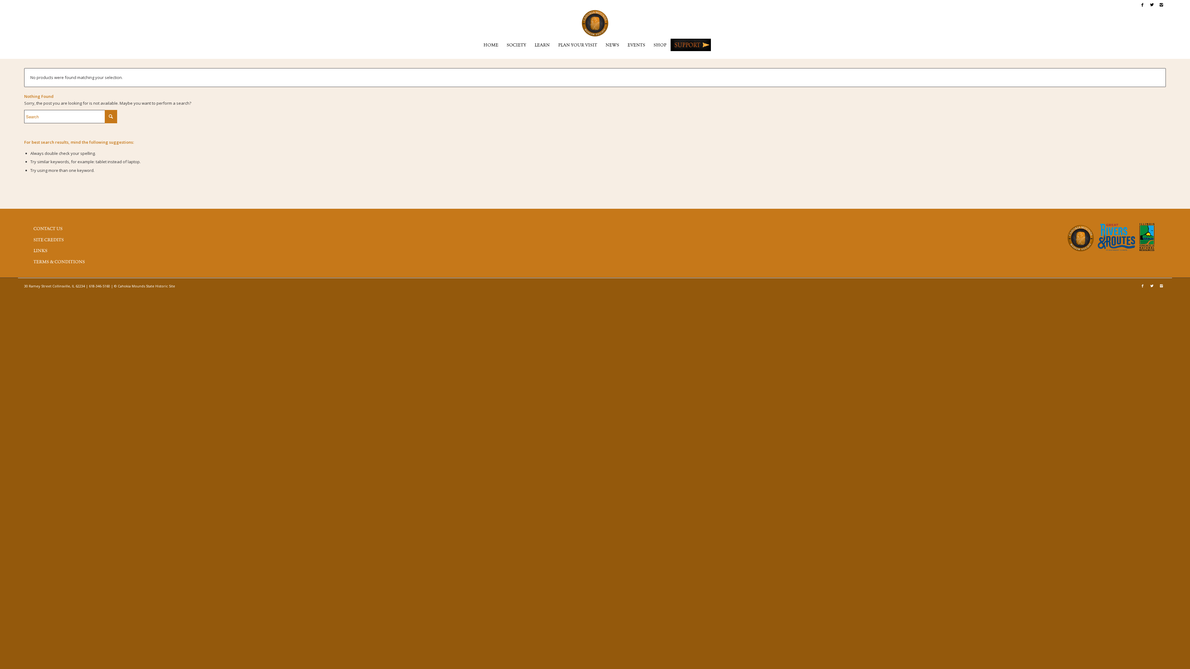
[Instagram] (1161, 4)
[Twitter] (1151, 4)
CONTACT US (48, 228)
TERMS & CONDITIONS (59, 262)
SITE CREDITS (48, 240)
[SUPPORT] (691, 45)
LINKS (40, 250)
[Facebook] (1142, 4)
